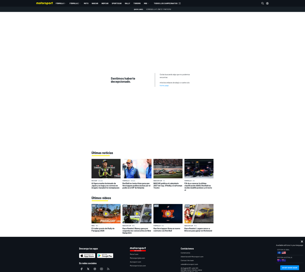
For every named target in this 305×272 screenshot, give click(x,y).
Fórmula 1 (60, 3)
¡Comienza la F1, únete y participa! (158, 9)
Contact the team (187, 260)
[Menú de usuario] (267, 3)
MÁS (145, 3)
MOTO (86, 3)
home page (164, 85)
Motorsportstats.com (138, 266)
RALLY (127, 3)
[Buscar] (262, 3)
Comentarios (185, 253)
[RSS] (108, 269)
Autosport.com (135, 262)
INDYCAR (105, 3)
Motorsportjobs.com (137, 258)
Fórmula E (74, 3)
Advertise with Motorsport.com (192, 257)
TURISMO (137, 3)
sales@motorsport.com (189, 264)
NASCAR (95, 3)
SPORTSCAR (117, 3)
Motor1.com (134, 254)
